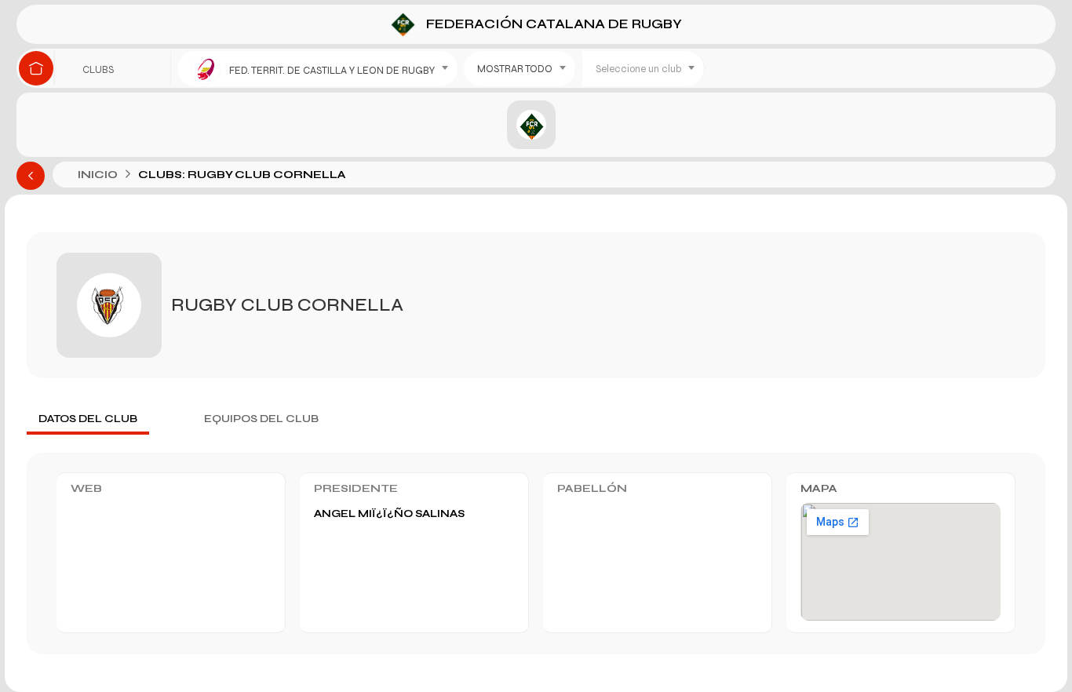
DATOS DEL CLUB (87, 418)
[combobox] (317, 68)
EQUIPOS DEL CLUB (261, 418)
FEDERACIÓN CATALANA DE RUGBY (552, 23)
